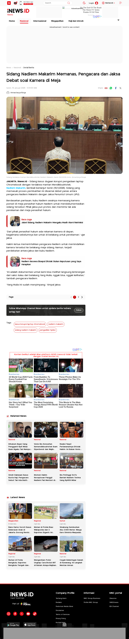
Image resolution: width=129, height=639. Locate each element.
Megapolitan (57, 21)
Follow (78, 310)
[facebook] (116, 88)
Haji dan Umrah (76, 21)
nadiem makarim (55, 324)
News (8, 68)
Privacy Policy (61, 618)
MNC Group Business (92, 598)
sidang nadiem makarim (25, 330)
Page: (11, 297)
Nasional (24, 21)
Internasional (39, 21)
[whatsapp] (111, 88)
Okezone (112, 598)
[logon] (8, 3)
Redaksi (59, 602)
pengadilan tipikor (48, 330)
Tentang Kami (61, 598)
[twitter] (120, 88)
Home (12, 21)
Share (100, 88)
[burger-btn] (121, 3)
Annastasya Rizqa (18, 93)
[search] (68, 3)
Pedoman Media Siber (64, 606)
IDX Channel (114, 606)
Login (91, 3)
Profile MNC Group (91, 602)
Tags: (8, 323)
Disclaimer (60, 610)
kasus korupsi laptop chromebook (30, 324)
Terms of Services (63, 614)
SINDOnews (113, 602)
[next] (82, 297)
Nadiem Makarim (15, 188)
